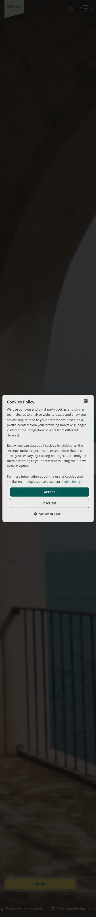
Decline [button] (49, 503)
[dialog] (48, 458)
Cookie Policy (71, 481)
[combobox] (85, 401)
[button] (48, 513)
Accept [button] (49, 492)
